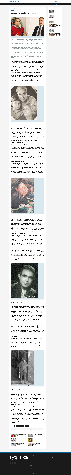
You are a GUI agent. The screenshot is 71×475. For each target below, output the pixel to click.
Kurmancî (53, 457)
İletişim (42, 460)
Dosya (15, 4)
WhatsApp (26, 426)
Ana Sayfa (12, 8)
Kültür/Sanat (19, 4)
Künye (42, 457)
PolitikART (52, 4)
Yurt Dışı (35, 4)
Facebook (18, 426)
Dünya (39, 4)
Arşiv (41, 462)
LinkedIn (22, 426)
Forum (43, 4)
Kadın (31, 4)
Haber (11, 4)
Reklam (42, 459)
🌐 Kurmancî (58, 4)
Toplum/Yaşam (26, 4)
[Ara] (61, 1)
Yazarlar (47, 4)
